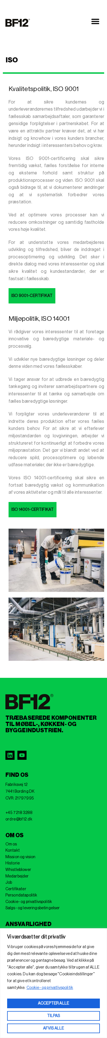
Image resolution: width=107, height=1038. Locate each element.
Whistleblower (18, 870)
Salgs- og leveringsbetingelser (32, 908)
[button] (95, 21)
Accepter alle (53, 1003)
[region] (53, 983)
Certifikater (15, 889)
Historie (12, 863)
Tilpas (53, 1016)
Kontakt (12, 851)
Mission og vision (20, 857)
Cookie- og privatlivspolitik (50, 988)
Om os (11, 844)
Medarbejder (17, 876)
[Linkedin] (10, 755)
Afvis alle (53, 1028)
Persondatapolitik (21, 895)
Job (8, 883)
